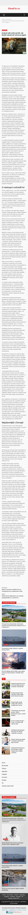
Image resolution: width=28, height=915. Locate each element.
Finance (4, 768)
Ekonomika (4, 30)
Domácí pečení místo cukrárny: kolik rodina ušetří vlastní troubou (6, 695)
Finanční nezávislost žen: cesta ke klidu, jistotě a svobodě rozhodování (6, 685)
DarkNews (23, 901)
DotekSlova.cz (13, 910)
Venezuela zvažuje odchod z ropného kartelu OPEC (14, 638)
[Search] (24, 14)
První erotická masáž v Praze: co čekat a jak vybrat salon (6, 722)
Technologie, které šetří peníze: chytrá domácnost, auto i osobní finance (6, 713)
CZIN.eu (19, 910)
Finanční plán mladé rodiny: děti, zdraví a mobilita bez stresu (6, 704)
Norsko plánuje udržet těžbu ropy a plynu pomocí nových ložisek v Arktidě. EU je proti (14, 660)
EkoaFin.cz (14, 8)
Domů (3, 762)
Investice (4, 777)
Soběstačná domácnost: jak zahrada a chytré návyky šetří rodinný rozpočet (6, 750)
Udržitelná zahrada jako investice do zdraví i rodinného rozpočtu (6, 732)
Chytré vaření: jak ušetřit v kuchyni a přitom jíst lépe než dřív (6, 741)
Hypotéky (4, 771)
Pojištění (4, 774)
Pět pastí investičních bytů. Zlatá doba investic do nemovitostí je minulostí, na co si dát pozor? (14, 613)
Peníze (24, 910)
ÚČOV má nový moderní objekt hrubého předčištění (14, 878)
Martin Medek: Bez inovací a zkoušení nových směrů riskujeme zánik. (14, 832)
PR (2, 783)
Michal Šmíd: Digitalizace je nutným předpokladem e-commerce (12, 596)
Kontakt (4, 780)
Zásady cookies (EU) (8, 786)
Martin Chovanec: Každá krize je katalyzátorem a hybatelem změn (12, 589)
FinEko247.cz (5, 910)
